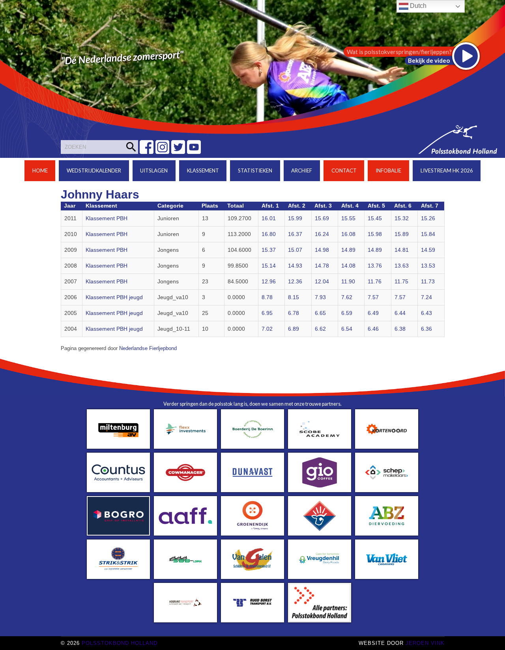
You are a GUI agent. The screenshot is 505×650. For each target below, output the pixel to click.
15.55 (348, 218)
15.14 (269, 266)
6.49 (373, 313)
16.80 (269, 234)
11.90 (348, 282)
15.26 (428, 218)
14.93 (295, 266)
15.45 (375, 218)
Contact (344, 170)
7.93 (320, 297)
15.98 (375, 234)
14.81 (402, 250)
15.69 (322, 218)
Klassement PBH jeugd (114, 297)
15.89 (402, 234)
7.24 (426, 297)
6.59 (346, 313)
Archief (301, 170)
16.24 (322, 234)
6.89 (293, 329)
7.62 (346, 297)
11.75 (401, 282)
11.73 (428, 282)
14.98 (322, 250)
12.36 (295, 282)
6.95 (267, 313)
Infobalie (388, 170)
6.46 (373, 329)
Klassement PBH (106, 218)
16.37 (295, 234)
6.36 (426, 329)
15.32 (402, 218)
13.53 (428, 266)
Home (40, 170)
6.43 (426, 313)
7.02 (267, 329)
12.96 (269, 282)
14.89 (348, 250)
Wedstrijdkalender (94, 170)
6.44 (400, 313)
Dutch (417, 5)
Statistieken (255, 170)
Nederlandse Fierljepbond (148, 348)
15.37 (269, 250)
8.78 (267, 297)
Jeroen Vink (425, 643)
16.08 (348, 234)
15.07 (295, 250)
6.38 (400, 329)
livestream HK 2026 (447, 170)
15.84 (428, 234)
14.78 (322, 266)
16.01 (269, 218)
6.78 (293, 313)
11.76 (375, 282)
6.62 (320, 329)
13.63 (402, 266)
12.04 (322, 282)
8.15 (293, 297)
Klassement (203, 170)
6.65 (320, 313)
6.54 (346, 329)
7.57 (373, 297)
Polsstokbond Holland (119, 643)
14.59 (428, 250)
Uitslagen (154, 170)
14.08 (348, 266)
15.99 (295, 218)
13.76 (375, 266)
